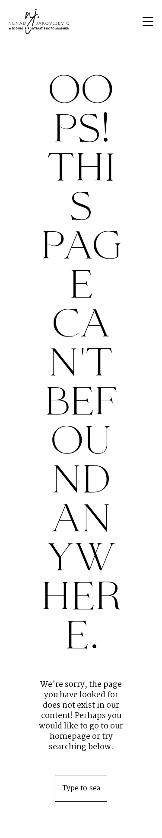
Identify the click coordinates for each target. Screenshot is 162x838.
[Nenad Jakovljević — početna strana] (39, 21)
